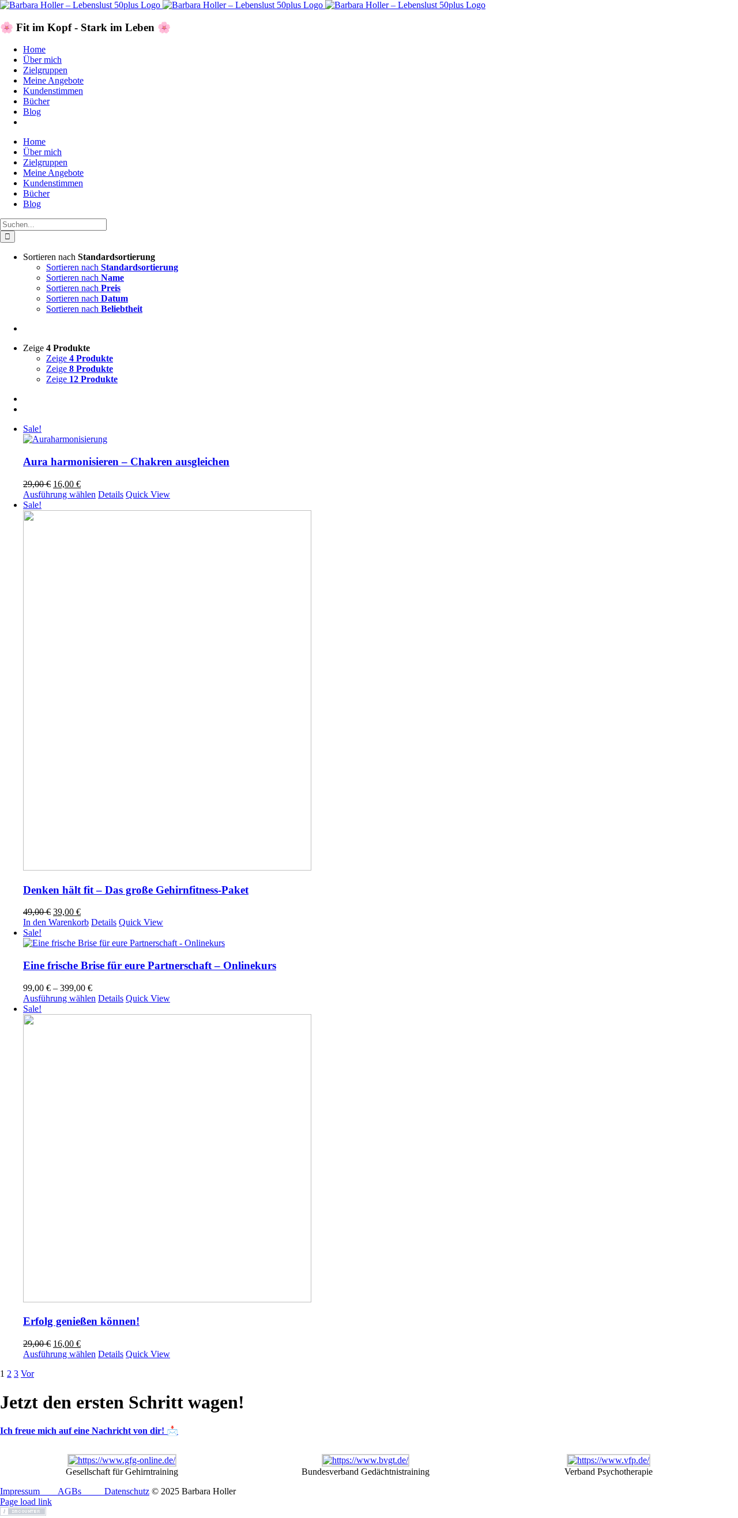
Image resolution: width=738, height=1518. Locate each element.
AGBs (69, 1491)
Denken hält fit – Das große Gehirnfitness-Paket (135, 890)
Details (110, 494)
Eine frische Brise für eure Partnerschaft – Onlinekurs (149, 965)
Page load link (26, 1501)
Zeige (79, 358)
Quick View (148, 494)
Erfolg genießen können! (81, 1321)
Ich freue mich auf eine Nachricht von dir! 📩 (89, 1431)
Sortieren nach (112, 267)
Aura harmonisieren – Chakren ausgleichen (126, 461)
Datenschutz (126, 1491)
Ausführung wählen (59, 494)
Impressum (20, 1491)
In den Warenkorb (56, 922)
